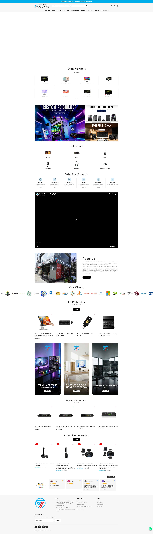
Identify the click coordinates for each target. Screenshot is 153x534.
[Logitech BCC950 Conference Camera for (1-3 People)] (44, 452)
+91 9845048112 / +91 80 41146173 (63, 507)
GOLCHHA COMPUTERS (46, 530)
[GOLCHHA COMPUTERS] (60, 123)
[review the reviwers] (62, 480)
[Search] (86, 6)
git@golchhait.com (60, 505)
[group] (76, 38)
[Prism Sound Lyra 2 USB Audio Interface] (87, 415)
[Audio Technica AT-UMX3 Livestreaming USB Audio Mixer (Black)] (108, 322)
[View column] (48, 369)
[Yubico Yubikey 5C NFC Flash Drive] (87, 322)
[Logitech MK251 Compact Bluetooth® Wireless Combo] (66, 322)
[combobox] (70, 6)
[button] (51, 314)
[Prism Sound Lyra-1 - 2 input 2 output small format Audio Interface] (66, 415)
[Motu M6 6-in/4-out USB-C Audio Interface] (108, 415)
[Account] (114, 6)
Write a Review (111, 476)
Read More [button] (86, 489)
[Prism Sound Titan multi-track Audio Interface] (44, 415)
